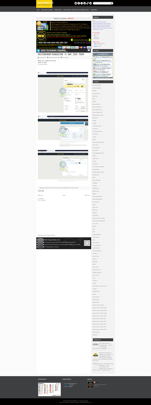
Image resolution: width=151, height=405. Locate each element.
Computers (95, 128)
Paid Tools (95, 210)
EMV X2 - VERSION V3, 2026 (106, 363)
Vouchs (94, 294)
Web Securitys (96, 299)
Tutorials (95, 288)
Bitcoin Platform (96, 104)
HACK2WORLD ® (97, 72)
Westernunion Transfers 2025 (99, 329)
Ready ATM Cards (97, 234)
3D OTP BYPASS (97, 85)
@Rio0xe (100, 44)
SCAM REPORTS (94, 10)
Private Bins (95, 215)
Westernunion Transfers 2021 (99, 318)
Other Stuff (95, 207)
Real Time (102, 77)
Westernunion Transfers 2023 (99, 324)
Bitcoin (94, 101)
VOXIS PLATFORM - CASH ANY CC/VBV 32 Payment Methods (76, 10)
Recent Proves (48, 187)
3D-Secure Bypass (97, 88)
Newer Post (40, 195)
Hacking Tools (96, 174)
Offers (94, 204)
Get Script (98, 77)
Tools (94, 278)
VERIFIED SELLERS (58, 10)
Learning (95, 185)
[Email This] (38, 191)
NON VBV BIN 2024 (97, 199)
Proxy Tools (95, 223)
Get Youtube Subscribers (98, 166)
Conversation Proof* (97, 131)
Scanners (95, 253)
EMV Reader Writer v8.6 (104, 343)
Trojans (94, 283)
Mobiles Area (96, 191)
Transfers (95, 280)
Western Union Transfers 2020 (71, 187)
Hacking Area (96, 169)
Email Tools (95, 150)
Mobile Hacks (96, 188)
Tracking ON (107, 77)
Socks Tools (95, 267)
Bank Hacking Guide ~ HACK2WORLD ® (101, 57)
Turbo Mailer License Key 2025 (100, 286)
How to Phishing (96, 180)
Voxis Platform (96, 296)
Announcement (96, 93)
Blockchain (95, 117)
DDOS (94, 139)
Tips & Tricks (96, 275)
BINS (94, 98)
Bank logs (95, 96)
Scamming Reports (97, 250)
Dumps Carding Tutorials (98, 142)
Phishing (95, 212)
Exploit (94, 161)
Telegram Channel (97, 272)
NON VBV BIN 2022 (97, 196)
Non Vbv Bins (96, 202)
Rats (94, 229)
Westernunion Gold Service (105, 352)
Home (64, 195)
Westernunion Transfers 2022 (99, 321)
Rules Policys (96, 242)
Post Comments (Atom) (49, 235)
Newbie (94, 193)
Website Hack (96, 302)
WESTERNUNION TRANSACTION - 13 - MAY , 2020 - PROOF (61, 54)
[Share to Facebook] (43, 191)
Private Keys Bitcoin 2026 (99, 218)
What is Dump (96, 332)
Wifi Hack (95, 334)
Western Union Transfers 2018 (100, 307)
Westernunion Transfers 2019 (99, 316)
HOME (38, 10)
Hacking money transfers (98, 172)
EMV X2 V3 (95, 158)
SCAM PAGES (96, 248)
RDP (94, 231)
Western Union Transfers (47, 10)
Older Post (87, 195)
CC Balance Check (97, 126)
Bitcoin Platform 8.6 (97, 109)
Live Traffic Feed (103, 54)
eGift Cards (95, 145)
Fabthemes (67, 402)
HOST (94, 177)
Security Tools (96, 256)
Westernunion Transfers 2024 (99, 326)
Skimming (95, 261)
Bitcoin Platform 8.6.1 (98, 112)
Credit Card (95, 134)
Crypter (94, 136)
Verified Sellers (96, 291)
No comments (65, 57)
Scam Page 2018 (97, 245)
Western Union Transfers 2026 (100, 313)
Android (94, 90)
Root (94, 240)
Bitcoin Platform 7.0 (97, 107)
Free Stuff (95, 164)
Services (95, 259)
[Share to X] (41, 191)
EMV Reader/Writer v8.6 (98, 153)
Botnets (94, 120)
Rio (97, 382)
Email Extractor (96, 147)
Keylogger (95, 183)
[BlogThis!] (40, 191)
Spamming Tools (96, 269)
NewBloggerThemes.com (85, 402)
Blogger (86, 400)
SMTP (94, 264)
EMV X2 (95, 155)
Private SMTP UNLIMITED (99, 221)
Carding (94, 123)
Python (94, 226)
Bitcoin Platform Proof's (98, 115)
